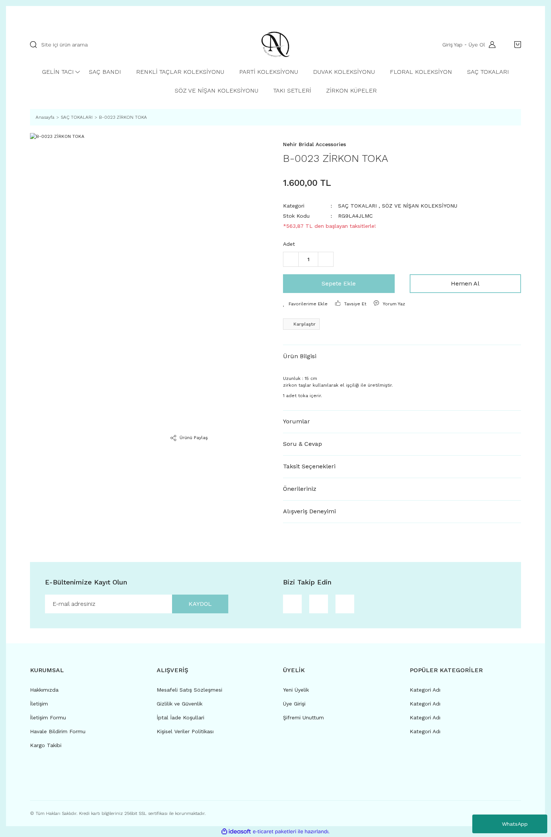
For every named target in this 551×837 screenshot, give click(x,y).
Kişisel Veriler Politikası (185, 731)
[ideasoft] (236, 831)
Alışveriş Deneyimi (309, 511)
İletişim (39, 704)
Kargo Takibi (45, 745)
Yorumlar (296, 421)
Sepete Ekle (339, 283)
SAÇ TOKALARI (357, 206)
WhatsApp (515, 824)
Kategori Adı (425, 690)
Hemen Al (465, 283)
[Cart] (516, 44)
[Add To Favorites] (305, 303)
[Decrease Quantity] (290, 259)
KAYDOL (200, 603)
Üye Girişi (294, 704)
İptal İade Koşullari (180, 717)
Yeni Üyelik (296, 690)
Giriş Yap (452, 45)
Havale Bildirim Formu (57, 731)
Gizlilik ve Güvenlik (179, 704)
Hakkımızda (44, 690)
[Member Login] (490, 44)
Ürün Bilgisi (299, 356)
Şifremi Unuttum (303, 717)
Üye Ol (477, 45)
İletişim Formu (48, 717)
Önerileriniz (299, 488)
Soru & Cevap (302, 443)
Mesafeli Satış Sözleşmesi (189, 690)
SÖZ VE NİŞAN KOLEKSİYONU (419, 206)
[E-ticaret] (274, 831)
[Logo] (275, 44)
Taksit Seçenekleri (309, 466)
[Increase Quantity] (325, 259)
